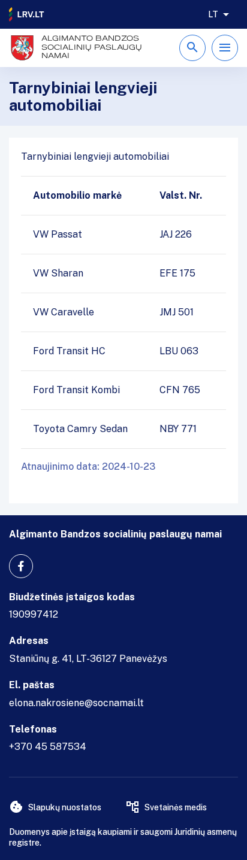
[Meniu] (225, 48)
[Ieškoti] (192, 48)
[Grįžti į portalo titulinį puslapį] (27, 14)
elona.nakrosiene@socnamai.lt (76, 703)
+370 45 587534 (47, 746)
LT (213, 14)
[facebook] (21, 566)
